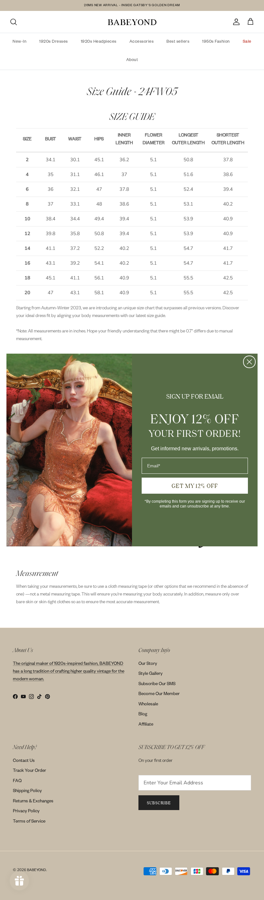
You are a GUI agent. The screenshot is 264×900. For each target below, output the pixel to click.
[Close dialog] (249, 361)
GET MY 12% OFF (195, 486)
